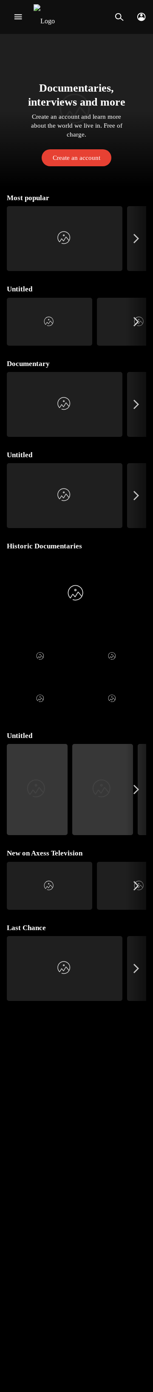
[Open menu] (18, 17)
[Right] (136, 238)
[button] (76, 110)
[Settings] (141, 17)
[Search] (119, 17)
